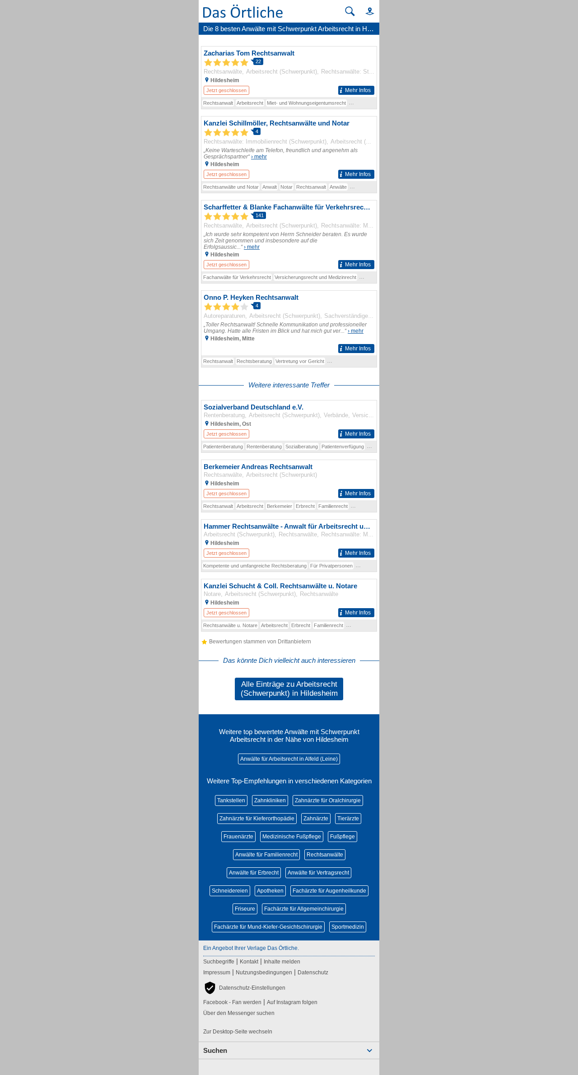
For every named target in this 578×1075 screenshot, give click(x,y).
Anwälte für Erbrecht (254, 873)
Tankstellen (231, 800)
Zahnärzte (315, 818)
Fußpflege (342, 836)
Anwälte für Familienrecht (266, 855)
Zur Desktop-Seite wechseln (237, 1031)
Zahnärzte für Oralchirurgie (328, 800)
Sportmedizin (347, 927)
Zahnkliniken (270, 800)
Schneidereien (230, 891)
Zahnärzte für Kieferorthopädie (256, 818)
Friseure (245, 909)
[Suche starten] (350, 11)
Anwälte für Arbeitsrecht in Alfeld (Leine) (289, 759)
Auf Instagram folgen (292, 1002)
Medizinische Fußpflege (291, 836)
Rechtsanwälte (325, 855)
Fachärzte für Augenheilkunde (329, 891)
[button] (366, 11)
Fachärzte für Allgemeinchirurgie (304, 909)
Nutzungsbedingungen (264, 972)
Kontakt (249, 962)
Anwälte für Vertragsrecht (318, 873)
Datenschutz (313, 972)
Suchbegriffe (218, 962)
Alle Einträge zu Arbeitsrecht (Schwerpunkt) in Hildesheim (289, 689)
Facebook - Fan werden (232, 1002)
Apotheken (270, 891)
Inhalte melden (282, 962)
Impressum (216, 972)
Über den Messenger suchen (239, 1013)
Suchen (215, 1050)
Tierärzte (348, 818)
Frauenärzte (238, 836)
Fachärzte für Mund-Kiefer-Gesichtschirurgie (268, 927)
